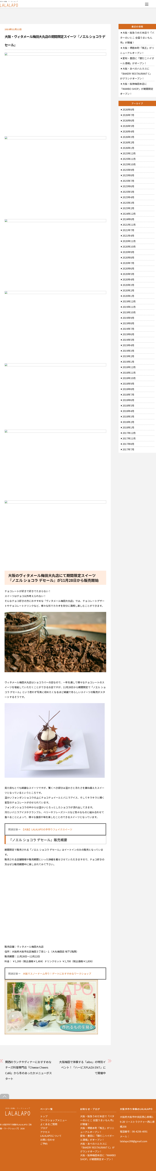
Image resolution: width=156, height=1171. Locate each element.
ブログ (44, 1128)
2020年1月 (128, 296)
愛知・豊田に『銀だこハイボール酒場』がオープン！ (97, 1137)
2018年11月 (129, 372)
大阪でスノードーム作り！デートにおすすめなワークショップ (57, 973)
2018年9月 (128, 383)
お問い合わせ (47, 1139)
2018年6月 (128, 400)
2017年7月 (128, 449)
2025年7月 (128, 181)
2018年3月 (128, 416)
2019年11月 (129, 307)
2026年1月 (128, 148)
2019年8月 (128, 323)
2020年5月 (128, 274)
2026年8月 (128, 109)
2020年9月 (128, 252)
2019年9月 (128, 318)
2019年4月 (128, 345)
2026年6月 (128, 120)
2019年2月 (128, 356)
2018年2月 (128, 422)
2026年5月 (128, 126)
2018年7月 (128, 394)
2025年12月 (129, 153)
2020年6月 (128, 268)
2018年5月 (128, 405)
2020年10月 (129, 246)
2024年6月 (128, 219)
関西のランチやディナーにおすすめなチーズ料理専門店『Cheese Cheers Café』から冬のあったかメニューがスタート (28, 1070)
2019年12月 (129, 301)
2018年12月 (129, 367)
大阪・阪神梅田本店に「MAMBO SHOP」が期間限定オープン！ (136, 88)
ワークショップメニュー (53, 1120)
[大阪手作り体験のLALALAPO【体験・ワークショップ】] (17, 1114)
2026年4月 (128, 131)
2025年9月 (128, 170)
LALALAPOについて (51, 1136)
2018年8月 (128, 389)
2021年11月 (129, 224)
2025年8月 (128, 175)
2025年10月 (129, 164)
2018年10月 (129, 378)
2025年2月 (128, 208)
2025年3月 (128, 202)
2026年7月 (128, 115)
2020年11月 (129, 241)
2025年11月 (129, 159)
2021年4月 (128, 235)
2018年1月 (128, 427)
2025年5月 (128, 192)
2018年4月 (128, 411)
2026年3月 (128, 137)
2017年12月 (129, 433)
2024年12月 (129, 213)
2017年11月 (129, 438)
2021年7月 (128, 230)
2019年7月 (128, 329)
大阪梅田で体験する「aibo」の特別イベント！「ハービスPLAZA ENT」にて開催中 (82, 1067)
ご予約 (44, 1143)
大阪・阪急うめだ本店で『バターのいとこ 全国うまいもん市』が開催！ (137, 37)
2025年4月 (128, 197)
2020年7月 (128, 263)
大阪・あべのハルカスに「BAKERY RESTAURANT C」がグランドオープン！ (136, 73)
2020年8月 (128, 257)
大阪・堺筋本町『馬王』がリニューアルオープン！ (97, 1130)
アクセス (45, 1132)
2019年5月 (128, 340)
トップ (44, 1116)
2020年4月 (128, 279)
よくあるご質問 (48, 1124)
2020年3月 (128, 285)
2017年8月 (128, 444)
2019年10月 (129, 312)
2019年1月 (128, 361)
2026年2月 (128, 142)
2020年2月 (128, 290)
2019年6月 (128, 334)
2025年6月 (128, 186)
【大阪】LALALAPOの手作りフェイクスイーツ (47, 829)
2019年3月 (128, 350)
